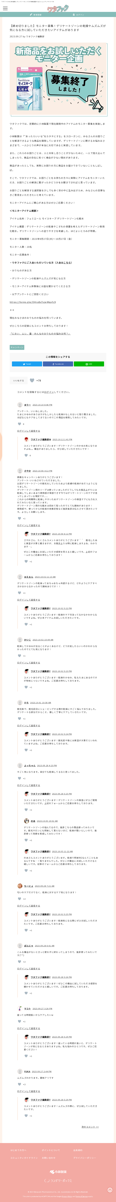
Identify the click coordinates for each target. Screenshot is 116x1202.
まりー (27, 404)
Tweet (28, 364)
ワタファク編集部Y (41, 533)
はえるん (28, 576)
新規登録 (38, 14)
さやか (27, 470)
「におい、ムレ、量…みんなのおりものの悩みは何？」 (40, 333)
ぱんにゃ (28, 945)
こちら (67, 262)
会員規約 (77, 1150)
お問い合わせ (49, 1157)
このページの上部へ (110, 1190)
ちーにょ (28, 885)
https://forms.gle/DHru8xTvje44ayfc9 (33, 302)
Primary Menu (5, 8)
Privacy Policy (67, 1196)
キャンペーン (17, 347)
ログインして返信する (28, 430)
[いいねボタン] (32, 380)
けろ (26, 702)
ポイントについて (51, 1150)
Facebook (59, 364)
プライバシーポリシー (84, 1157)
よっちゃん (30, 765)
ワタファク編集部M (41, 439)
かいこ (27, 639)
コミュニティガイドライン (24, 1157)
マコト (27, 1008)
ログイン (80, 14)
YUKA (27, 1071)
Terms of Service (82, 1196)
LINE (90, 364)
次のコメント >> (90, 1126)
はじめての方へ (18, 1150)
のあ (33, 820)
